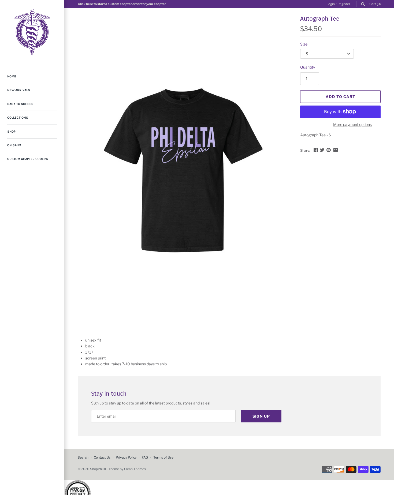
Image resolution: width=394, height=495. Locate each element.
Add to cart (340, 96)
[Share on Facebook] (316, 150)
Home (11, 76)
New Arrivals (18, 90)
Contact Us (102, 457)
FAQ (145, 457)
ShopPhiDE (98, 469)
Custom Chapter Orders (27, 159)
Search (83, 457)
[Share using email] (335, 150)
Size (303, 44)
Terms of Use (163, 457)
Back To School (20, 104)
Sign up (261, 416)
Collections (17, 117)
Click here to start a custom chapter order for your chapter (122, 4)
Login (330, 4)
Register (343, 4)
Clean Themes (135, 469)
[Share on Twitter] (322, 150)
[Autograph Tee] (182, 171)
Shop (11, 131)
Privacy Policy (126, 457)
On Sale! (14, 145)
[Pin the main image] (328, 150)
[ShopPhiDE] (32, 32)
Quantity (307, 67)
